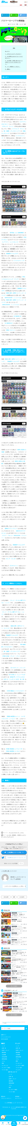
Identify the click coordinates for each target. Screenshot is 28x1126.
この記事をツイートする (14, 852)
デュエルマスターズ (8, 1022)
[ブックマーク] (5, 15)
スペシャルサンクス (6, 1037)
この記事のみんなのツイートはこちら (15, 857)
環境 (3, 1063)
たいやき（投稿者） (12, 835)
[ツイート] (23, 15)
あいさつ (7, 51)
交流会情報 (4, 1056)
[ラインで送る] (14, 15)
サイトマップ (18, 1098)
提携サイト (3, 1034)
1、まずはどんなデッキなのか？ (13, 54)
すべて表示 (14, 986)
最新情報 (4, 1052)
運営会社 (3, 1096)
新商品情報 (4, 1059)
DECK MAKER (4, 1039)
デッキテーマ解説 (6, 1067)
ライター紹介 (5, 1069)
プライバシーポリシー (6, 1098)
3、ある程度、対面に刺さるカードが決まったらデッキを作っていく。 (14, 62)
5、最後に (7, 69)
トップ (3, 1046)
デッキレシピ (5, 1065)
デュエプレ (18, 1069)
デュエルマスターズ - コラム (16, 832)
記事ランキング (5, 1050)
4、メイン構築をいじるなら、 (12, 66)
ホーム (3, 1022)
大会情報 (4, 1054)
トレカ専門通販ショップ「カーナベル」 (14, 1102)
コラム (3, 1061)
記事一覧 (4, 1048)
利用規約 (17, 1096)
